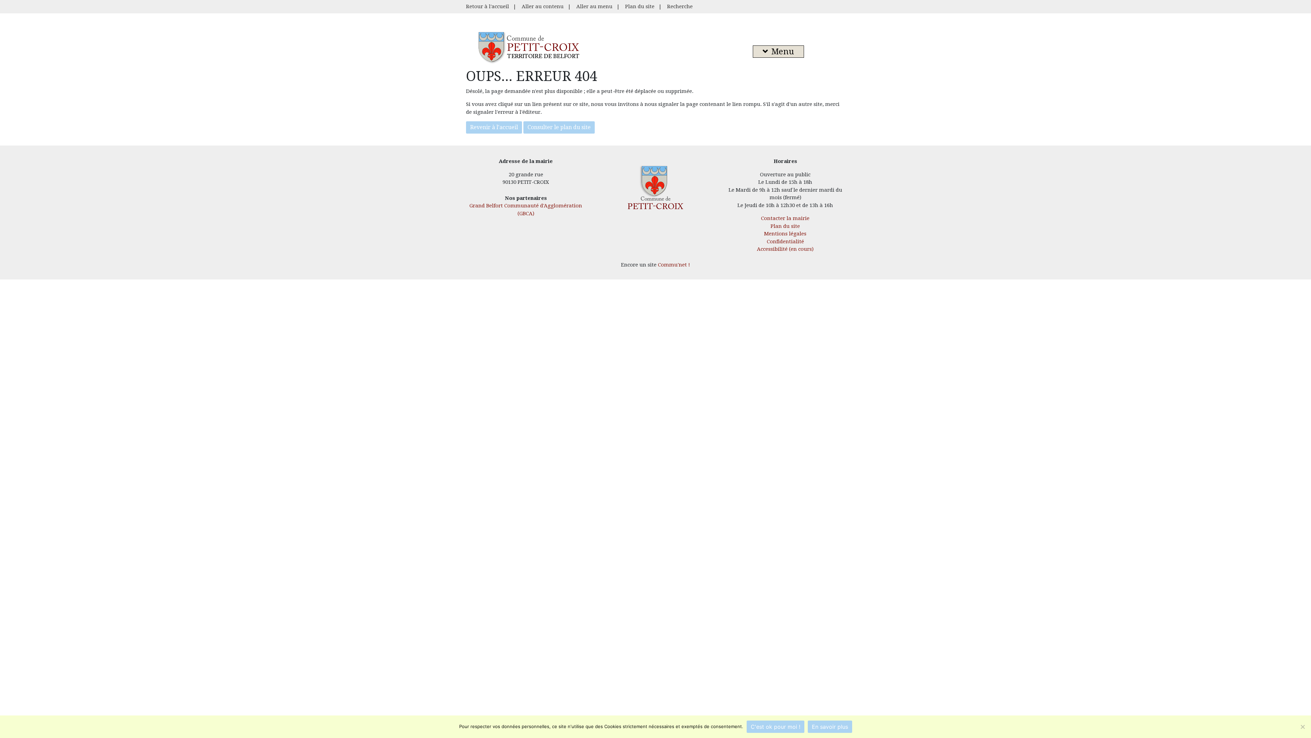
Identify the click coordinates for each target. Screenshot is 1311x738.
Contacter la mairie (785, 218)
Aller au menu (594, 6)
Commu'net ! (674, 265)
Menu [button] (782, 51)
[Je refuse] (1302, 726)
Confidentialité (785, 241)
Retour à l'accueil (487, 6)
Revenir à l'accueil (494, 127)
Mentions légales (785, 234)
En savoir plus (830, 726)
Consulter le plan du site (559, 127)
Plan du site (639, 6)
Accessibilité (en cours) (785, 249)
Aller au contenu (543, 6)
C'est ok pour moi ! (775, 726)
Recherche (680, 6)
